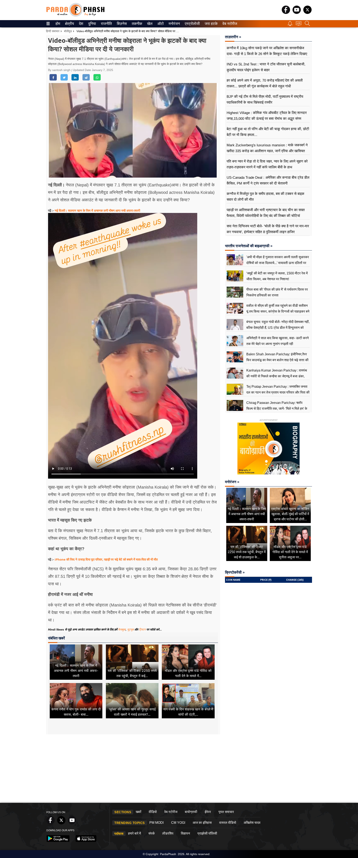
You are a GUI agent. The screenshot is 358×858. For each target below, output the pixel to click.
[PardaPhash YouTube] (297, 13)
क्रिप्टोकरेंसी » (235, 572)
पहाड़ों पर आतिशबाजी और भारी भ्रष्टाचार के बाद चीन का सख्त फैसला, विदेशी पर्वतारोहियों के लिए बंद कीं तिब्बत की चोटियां (266, 213)
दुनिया (91, 24)
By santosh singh (59, 70)
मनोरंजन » (232, 482)
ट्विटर (142, 629)
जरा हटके (210, 24)
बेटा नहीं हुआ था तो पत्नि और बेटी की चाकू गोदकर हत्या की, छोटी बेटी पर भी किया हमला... (268, 132)
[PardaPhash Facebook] (286, 13)
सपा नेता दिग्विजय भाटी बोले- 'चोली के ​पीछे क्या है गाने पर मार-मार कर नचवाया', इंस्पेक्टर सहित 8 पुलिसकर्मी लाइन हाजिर (268, 229)
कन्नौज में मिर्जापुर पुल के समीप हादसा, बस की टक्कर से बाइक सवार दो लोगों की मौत (265, 197)
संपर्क (151, 833)
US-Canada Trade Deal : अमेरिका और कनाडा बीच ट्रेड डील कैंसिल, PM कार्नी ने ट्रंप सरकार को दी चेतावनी (268, 180)
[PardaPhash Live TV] (298, 24)
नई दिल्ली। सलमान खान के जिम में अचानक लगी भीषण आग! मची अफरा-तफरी (97, 210)
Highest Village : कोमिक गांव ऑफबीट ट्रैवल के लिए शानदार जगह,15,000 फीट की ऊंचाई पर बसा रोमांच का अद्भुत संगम (267, 116)
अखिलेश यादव (252, 822)
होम (57, 24)
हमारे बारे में (134, 833)
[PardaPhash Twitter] (307, 13)
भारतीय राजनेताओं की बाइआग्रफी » (248, 246)
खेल (149, 24)
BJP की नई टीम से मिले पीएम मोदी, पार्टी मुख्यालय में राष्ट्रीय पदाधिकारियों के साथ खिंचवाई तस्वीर (265, 99)
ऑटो (160, 24)
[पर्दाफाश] (75, 15)
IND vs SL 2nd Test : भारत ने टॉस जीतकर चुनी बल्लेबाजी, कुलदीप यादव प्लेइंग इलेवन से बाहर (266, 67)
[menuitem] (58, 23)
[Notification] (290, 25)
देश (81, 24)
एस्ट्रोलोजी (191, 24)
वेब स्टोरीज (229, 24)
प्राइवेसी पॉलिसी (207, 833)
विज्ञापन (185, 833)
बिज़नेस (121, 24)
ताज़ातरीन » (233, 37)
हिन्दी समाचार (52, 31)
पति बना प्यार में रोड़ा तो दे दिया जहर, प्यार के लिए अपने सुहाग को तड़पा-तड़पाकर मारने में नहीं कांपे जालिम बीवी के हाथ (267, 164)
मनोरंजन (174, 24)
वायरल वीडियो (227, 822)
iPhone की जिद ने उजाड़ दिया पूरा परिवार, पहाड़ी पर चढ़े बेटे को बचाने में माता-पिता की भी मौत (106, 559)
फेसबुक (122, 629)
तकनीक (136, 24)
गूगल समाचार (226, 812)
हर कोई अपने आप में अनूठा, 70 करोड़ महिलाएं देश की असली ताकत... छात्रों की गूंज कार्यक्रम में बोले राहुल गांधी (265, 83)
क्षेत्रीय (69, 24)
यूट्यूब (130, 629)
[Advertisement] (179, 770)
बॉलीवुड (68, 31)
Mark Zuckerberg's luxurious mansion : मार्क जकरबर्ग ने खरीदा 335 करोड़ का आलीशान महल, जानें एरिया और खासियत (267, 148)
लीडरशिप (167, 833)
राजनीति (106, 24)
